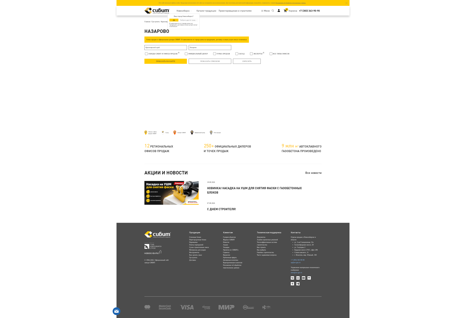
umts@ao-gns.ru (296, 272)
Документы (261, 237)
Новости (226, 242)
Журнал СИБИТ (229, 240)
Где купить (156, 22)
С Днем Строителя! (221, 209)
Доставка (192, 260)
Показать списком (210, 61)
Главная (147, 22)
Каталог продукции (206, 10)
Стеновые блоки (195, 237)
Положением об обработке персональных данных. (291, 3)
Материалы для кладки (197, 250)
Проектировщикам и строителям (235, 10)
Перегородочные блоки (197, 240)
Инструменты (194, 252)
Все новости (313, 172)
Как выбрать (261, 250)
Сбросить (247, 61)
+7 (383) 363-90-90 (309, 10)
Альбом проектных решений (267, 240)
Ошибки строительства (265, 252)
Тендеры (226, 247)
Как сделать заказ (195, 255)
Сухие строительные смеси (199, 247)
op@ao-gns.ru (295, 262)
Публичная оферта (230, 257)
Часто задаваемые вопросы (266, 255)
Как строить (261, 247)
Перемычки (193, 242)
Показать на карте (165, 61)
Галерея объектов (229, 237)
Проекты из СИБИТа (230, 250)
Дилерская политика (230, 260)
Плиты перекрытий (196, 245)
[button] (346, 3)
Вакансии (226, 255)
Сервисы (226, 252)
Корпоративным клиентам (232, 263)
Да (174, 20)
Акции (225, 245)
